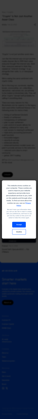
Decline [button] (19, 232)
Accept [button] (19, 225)
